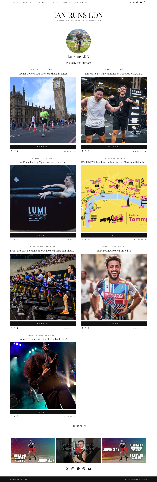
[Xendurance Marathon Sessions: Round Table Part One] (124, 450)
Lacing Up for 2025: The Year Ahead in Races (43, 73)
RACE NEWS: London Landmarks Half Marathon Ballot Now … (115, 162)
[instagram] (73, 469)
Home (15, 2)
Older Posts (79, 426)
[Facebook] (141, 2)
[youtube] (89, 469)
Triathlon (51, 247)
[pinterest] (83, 469)
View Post (43, 147)
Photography (81, 2)
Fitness (40, 2)
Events (66, 2)
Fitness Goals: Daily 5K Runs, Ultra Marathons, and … (114, 73)
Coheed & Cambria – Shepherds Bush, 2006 (43, 339)
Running (27, 2)
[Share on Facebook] (11, 151)
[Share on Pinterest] (17, 151)
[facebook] (78, 469)
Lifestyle (53, 2)
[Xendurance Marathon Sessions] (33, 450)
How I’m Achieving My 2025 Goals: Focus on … (43, 162)
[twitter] (67, 469)
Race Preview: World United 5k (114, 250)
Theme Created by (135, 479)
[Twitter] (130, 2)
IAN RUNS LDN (78, 15)
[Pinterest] (137, 2)
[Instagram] (134, 2)
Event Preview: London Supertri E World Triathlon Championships (47, 250)
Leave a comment (67, 151)
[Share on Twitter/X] (14, 151)
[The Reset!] (78, 450)
